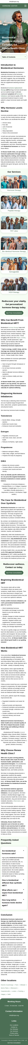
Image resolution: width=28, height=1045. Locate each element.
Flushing (20, 991)
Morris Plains (5, 988)
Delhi (9, 994)
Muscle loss (20, 488)
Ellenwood (14, 988)
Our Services (14, 1031)
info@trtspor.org (14, 1)
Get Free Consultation (14, 313)
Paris (16, 985)
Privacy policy (14, 1033)
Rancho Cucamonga (7, 985)
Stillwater (23, 985)
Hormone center (9, 6)
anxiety (23, 337)
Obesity (4, 129)
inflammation (17, 801)
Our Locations (14, 1025)
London (14, 991)
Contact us (14, 1027)
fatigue (18, 337)
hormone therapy (13, 327)
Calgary (3, 994)
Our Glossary (14, 1029)
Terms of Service (14, 1035)
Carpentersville (5, 991)
